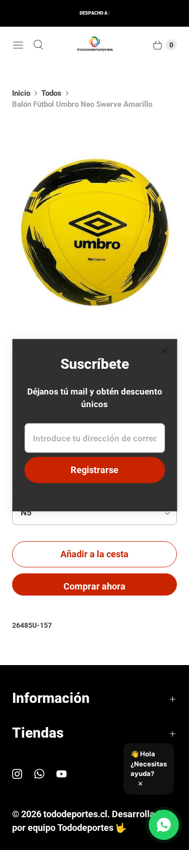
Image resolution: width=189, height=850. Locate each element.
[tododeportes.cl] (95, 44)
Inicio (21, 93)
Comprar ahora (94, 586)
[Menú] (18, 45)
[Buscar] (38, 45)
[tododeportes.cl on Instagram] (23, 774)
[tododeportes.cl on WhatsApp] (45, 774)
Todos (51, 93)
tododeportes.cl (75, 814)
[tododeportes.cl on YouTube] (67, 774)
